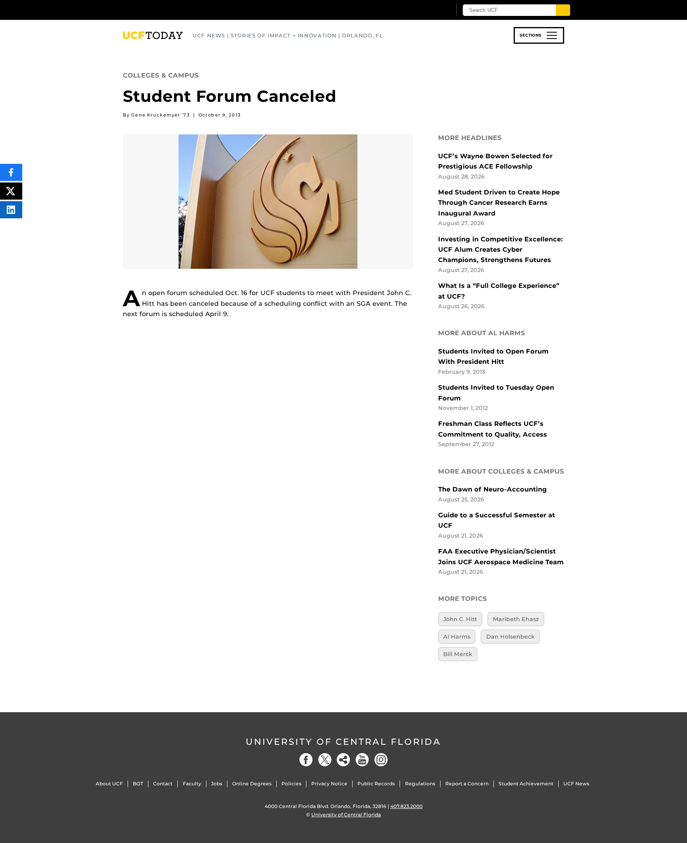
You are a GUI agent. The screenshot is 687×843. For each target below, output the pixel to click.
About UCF (109, 784)
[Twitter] (325, 759)
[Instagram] (381, 759)
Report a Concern (467, 784)
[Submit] (563, 10)
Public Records (376, 784)
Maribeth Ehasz (516, 619)
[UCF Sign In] (426, 10)
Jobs (216, 784)
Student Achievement (526, 784)
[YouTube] (362, 759)
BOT (138, 784)
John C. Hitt (460, 619)
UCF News (576, 784)
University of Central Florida (343, 741)
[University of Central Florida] (181, 10)
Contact (163, 784)
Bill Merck (457, 654)
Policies (291, 784)
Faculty (192, 784)
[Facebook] (306, 759)
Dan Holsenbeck (510, 636)
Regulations (420, 784)
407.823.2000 (406, 806)
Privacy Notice (329, 784)
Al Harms (456, 636)
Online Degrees (252, 784)
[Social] (343, 759)
